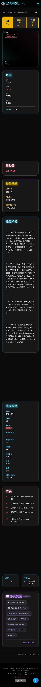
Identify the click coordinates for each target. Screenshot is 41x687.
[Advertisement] (20, 137)
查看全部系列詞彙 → (28, 643)
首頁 (3, 12)
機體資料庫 (12, 12)
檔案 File (7, 22)
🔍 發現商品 (32, 22)
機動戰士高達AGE (24, 12)
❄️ (36, 680)
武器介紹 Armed (20, 22)
